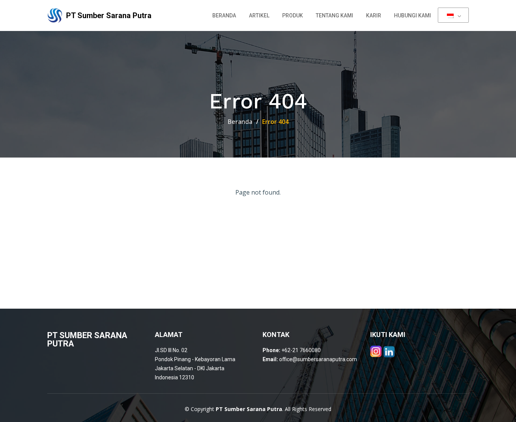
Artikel (259, 15)
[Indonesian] (453, 15)
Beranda (224, 15)
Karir (373, 15)
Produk (292, 15)
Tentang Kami (334, 15)
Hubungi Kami (412, 15)
